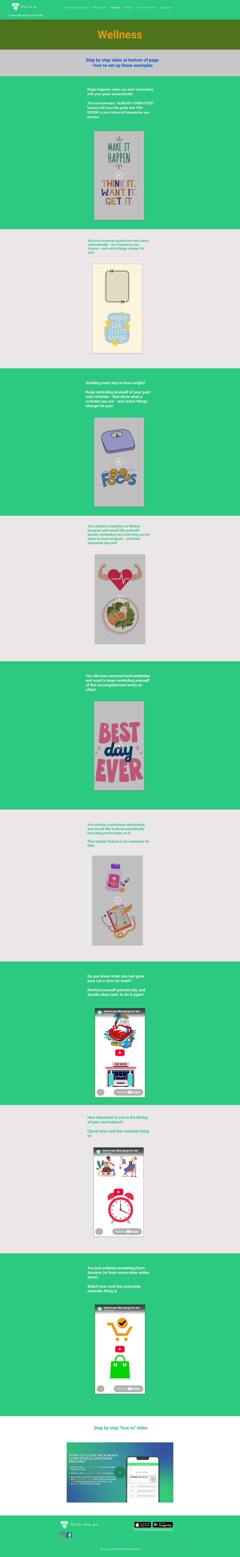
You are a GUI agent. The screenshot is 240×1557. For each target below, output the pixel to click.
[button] (169, 1499)
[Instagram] (62, 1535)
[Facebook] (69, 1535)
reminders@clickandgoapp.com (155, 1529)
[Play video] (119, 175)
